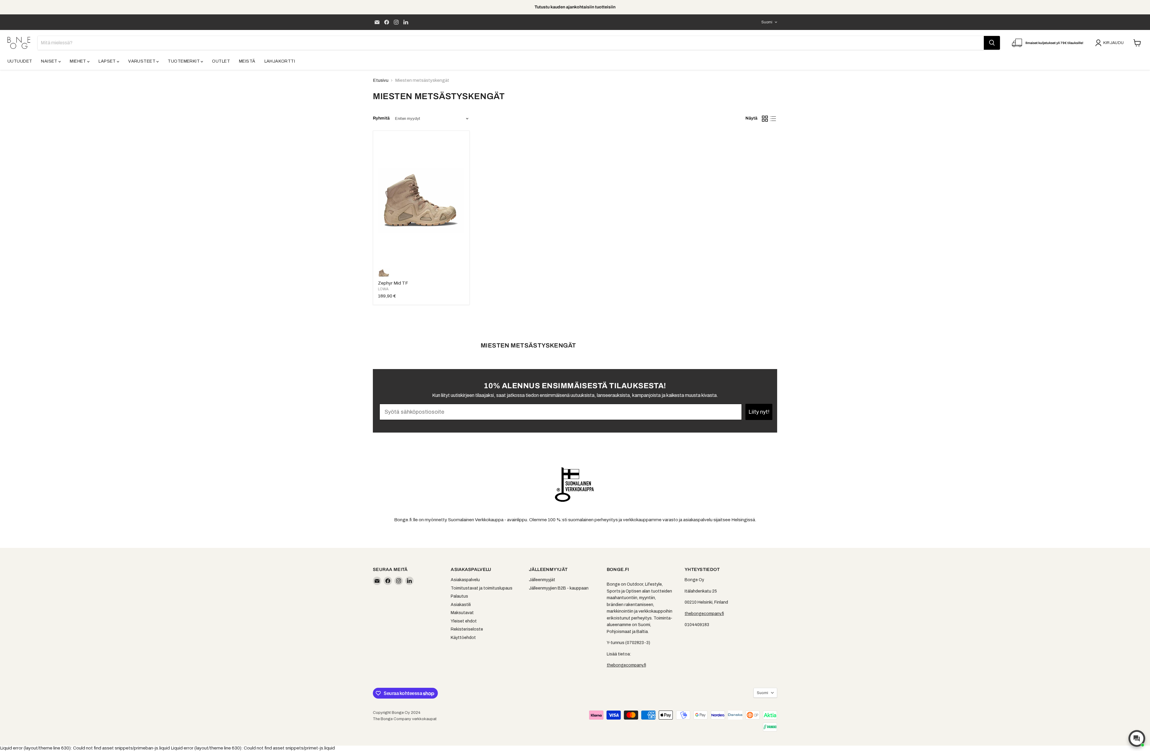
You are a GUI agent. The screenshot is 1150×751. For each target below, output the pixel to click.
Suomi (766, 22)
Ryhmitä (381, 118)
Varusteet (142, 61)
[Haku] (992, 43)
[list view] (773, 118)
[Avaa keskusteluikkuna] (1136, 738)
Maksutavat (462, 613)
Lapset (108, 61)
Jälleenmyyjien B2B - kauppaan (558, 588)
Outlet (221, 61)
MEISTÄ (247, 61)
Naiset (49, 61)
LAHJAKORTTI (279, 61)
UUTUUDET (19, 61)
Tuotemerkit (184, 61)
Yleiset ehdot (464, 621)
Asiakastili (461, 604)
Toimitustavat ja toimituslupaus (481, 588)
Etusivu (380, 80)
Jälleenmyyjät (542, 580)
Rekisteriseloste (467, 629)
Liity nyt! (758, 412)
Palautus (459, 596)
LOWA (383, 289)
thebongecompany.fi (626, 665)
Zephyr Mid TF (393, 283)
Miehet (78, 61)
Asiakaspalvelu (465, 580)
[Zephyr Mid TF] (421, 200)
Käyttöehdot (463, 637)
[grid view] (765, 118)
